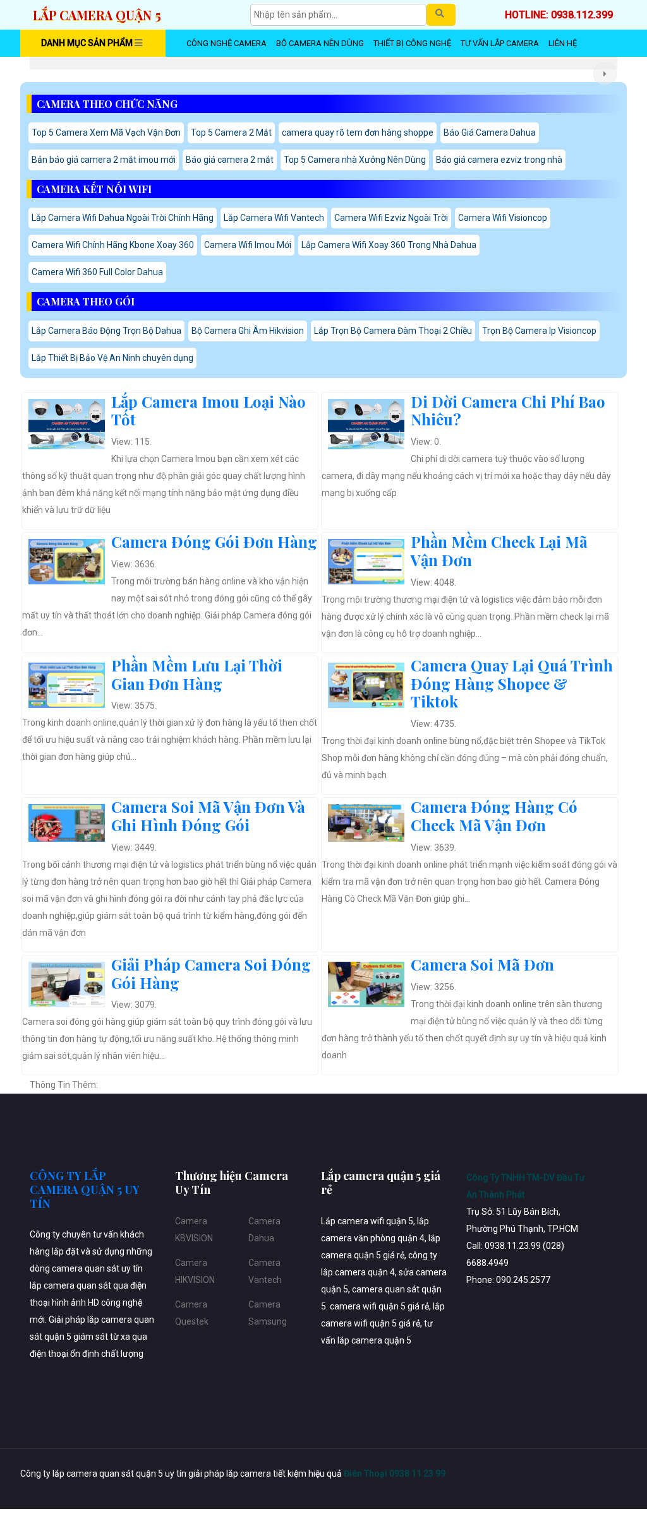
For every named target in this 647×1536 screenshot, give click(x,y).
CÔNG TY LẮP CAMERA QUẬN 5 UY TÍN (85, 1189)
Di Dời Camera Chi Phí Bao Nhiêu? (508, 410)
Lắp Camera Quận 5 (97, 14)
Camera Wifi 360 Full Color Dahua (97, 272)
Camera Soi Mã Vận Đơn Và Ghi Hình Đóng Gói (208, 815)
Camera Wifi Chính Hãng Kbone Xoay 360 (113, 245)
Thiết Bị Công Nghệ (412, 43)
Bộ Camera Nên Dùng (320, 43)
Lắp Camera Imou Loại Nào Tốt (208, 410)
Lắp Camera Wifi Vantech (274, 218)
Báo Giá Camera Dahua (490, 132)
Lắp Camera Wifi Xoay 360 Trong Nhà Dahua (388, 245)
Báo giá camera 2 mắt (230, 160)
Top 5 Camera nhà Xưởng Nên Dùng (355, 160)
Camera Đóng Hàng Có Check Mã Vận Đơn (494, 815)
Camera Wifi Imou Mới (247, 245)
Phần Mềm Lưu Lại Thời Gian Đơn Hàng (196, 674)
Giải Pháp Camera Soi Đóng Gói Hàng (211, 973)
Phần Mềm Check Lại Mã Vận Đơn (499, 550)
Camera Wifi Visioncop (502, 218)
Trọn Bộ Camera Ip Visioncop (539, 331)
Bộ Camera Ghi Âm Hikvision (247, 331)
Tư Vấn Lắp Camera (500, 43)
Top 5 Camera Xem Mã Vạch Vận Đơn (106, 132)
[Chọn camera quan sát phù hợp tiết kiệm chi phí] (605, 74)
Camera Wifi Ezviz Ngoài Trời (391, 218)
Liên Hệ (562, 43)
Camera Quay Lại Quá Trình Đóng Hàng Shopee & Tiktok (512, 683)
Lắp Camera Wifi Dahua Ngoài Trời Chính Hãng (123, 218)
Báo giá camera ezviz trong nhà (499, 160)
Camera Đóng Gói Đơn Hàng (214, 541)
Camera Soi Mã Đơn (482, 964)
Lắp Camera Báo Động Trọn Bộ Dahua (106, 331)
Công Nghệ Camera (226, 43)
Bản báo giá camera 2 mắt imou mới (104, 160)
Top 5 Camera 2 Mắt (231, 132)
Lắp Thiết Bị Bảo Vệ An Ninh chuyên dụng (112, 358)
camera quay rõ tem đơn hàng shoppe (357, 132)
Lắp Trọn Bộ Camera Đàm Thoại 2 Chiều (393, 331)
